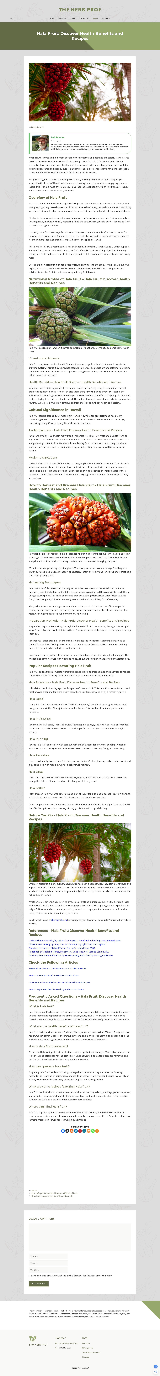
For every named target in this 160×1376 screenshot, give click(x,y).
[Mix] (88, 1131)
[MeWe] (84, 1131)
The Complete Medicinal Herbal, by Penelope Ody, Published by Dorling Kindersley (71, 955)
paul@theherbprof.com (68, 1343)
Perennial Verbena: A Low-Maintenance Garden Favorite (57, 968)
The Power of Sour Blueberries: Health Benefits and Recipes (59, 982)
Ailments (106, 18)
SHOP (73, 18)
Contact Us (84, 18)
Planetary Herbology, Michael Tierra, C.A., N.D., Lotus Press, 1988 (62, 948)
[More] (97, 1131)
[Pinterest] (80, 1131)
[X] (67, 1131)
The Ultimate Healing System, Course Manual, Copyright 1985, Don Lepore (67, 944)
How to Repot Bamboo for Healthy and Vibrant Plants (56, 989)
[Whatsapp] (93, 1131)
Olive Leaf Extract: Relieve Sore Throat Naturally (52, 1196)
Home (52, 18)
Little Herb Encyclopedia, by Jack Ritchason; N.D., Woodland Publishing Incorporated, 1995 (74, 940)
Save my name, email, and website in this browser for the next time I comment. (72, 1275)
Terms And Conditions (91, 1352)
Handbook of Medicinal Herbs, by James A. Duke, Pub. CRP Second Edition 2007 (69, 951)
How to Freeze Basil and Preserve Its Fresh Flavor (54, 975)
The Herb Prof (80, 9)
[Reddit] (71, 1131)
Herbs (95, 18)
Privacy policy (87, 1348)
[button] (11, 18)
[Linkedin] (76, 1131)
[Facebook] (63, 1131)
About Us (62, 18)
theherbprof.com (58, 919)
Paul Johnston (58, 137)
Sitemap (85, 1357)
